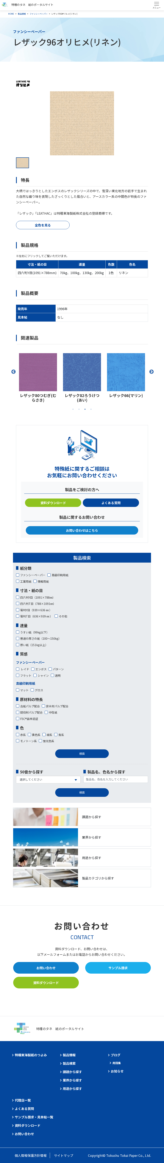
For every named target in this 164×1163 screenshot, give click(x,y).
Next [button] (151, 371)
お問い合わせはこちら (82, 530)
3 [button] (85, 409)
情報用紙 (43, 581)
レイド (24, 669)
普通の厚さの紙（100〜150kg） (40, 638)
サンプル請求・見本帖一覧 (34, 1117)
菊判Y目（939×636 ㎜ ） (36, 610)
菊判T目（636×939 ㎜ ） (36, 616)
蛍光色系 (48, 741)
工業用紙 (25, 581)
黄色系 (36, 735)
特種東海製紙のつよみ (31, 1054)
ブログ (115, 1054)
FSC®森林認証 (29, 719)
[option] (82, 123)
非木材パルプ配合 (57, 706)
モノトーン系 (28, 741)
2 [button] (79, 409)
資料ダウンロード (53, 502)
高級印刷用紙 (60, 575)
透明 (58, 675)
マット (24, 690)
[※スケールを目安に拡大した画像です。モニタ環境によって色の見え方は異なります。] (82, 123)
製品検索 (69, 1063)
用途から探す (72, 1088)
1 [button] (73, 409)
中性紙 (53, 712)
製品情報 (22, 13)
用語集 (116, 1063)
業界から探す (72, 1080)
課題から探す (72, 1071)
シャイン (43, 675)
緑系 (49, 735)
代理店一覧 (23, 1100)
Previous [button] (13, 371)
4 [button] (91, 409)
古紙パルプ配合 (30, 706)
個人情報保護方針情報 (31, 1155)
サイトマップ (63, 1155)
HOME (11, 13)
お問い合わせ (46, 967)
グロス (39, 690)
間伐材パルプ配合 (31, 712)
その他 (63, 616)
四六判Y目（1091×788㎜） (37, 597)
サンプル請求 (118, 967)
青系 (61, 735)
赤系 (23, 735)
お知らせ (117, 1071)
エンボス (41, 669)
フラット (25, 675)
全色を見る (43, 225)
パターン (58, 669)
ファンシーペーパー (39, 13)
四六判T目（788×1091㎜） (38, 604)
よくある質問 (111, 502)
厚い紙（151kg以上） (34, 645)
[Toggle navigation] (156, 5)
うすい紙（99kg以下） (34, 632)
